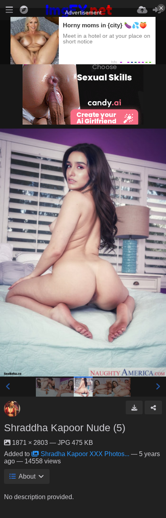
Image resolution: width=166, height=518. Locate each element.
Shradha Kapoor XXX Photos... (85, 453)
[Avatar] (12, 409)
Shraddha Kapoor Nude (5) (64, 427)
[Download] (134, 407)
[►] (158, 387)
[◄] (8, 387)
